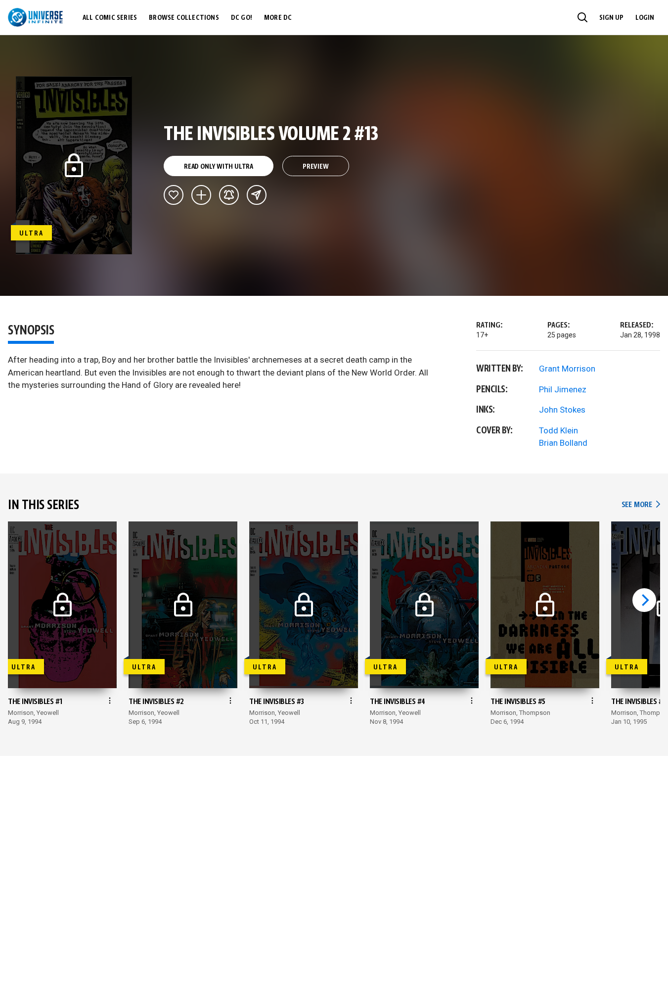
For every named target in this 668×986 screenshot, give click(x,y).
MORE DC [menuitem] (278, 17)
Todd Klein (558, 430)
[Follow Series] (229, 195)
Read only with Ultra (218, 166)
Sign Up (611, 17)
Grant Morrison (567, 369)
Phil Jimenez (562, 389)
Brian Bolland (563, 443)
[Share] (257, 195)
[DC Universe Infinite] (35, 17)
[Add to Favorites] (173, 195)
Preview (316, 166)
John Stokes (562, 410)
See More (641, 505)
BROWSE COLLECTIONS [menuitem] (184, 17)
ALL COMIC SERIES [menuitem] (110, 17)
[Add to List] (201, 195)
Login (644, 17)
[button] (582, 17)
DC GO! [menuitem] (241, 17)
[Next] (644, 600)
